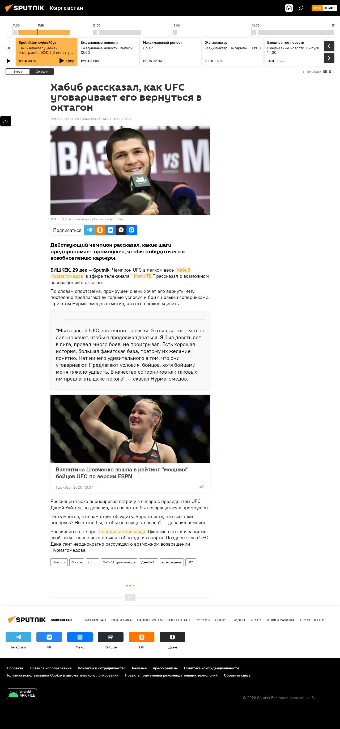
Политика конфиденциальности (211, 668)
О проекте (14, 668)
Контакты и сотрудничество (102, 668)
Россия (203, 619)
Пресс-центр (312, 619)
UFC (191, 562)
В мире (77, 562)
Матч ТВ (143, 276)
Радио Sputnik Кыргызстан (163, 619)
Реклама (139, 668)
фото (255, 619)
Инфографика (281, 619)
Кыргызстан (94, 619)
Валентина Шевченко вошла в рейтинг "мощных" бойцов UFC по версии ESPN (122, 473)
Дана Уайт (148, 562)
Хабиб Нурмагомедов (119, 562)
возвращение (171, 562)
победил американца (122, 531)
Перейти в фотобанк (109, 219)
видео (238, 619)
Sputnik (59, 219)
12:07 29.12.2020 (64, 119)
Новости (59, 562)
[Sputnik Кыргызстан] (26, 12)
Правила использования (50, 668)
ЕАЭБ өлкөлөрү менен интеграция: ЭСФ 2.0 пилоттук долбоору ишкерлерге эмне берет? (45, 55)
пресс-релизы (165, 668)
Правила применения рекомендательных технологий (171, 675)
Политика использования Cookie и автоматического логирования (62, 675)
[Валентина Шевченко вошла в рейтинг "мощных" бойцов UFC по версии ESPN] (130, 429)
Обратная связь (237, 675)
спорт (92, 562)
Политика (121, 619)
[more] (201, 486)
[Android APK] (22, 694)
